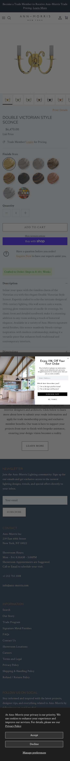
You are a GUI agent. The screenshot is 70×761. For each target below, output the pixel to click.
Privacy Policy (13, 726)
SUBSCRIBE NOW (52, 394)
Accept (34, 735)
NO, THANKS (52, 399)
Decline (34, 744)
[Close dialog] (68, 358)
